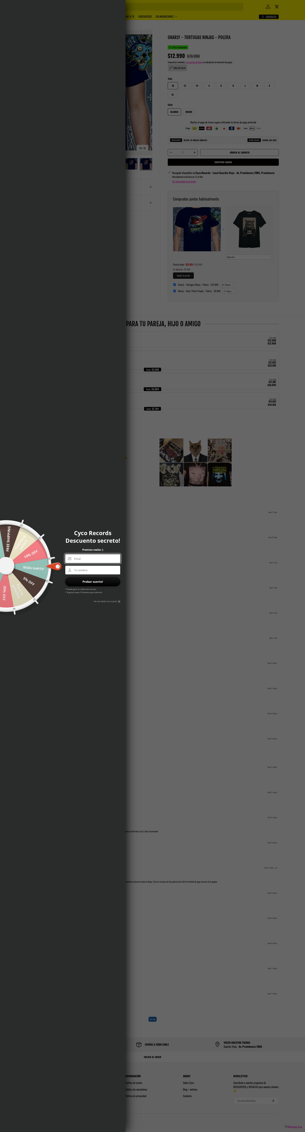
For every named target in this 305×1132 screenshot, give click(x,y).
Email (77, 559)
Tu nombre (81, 570)
